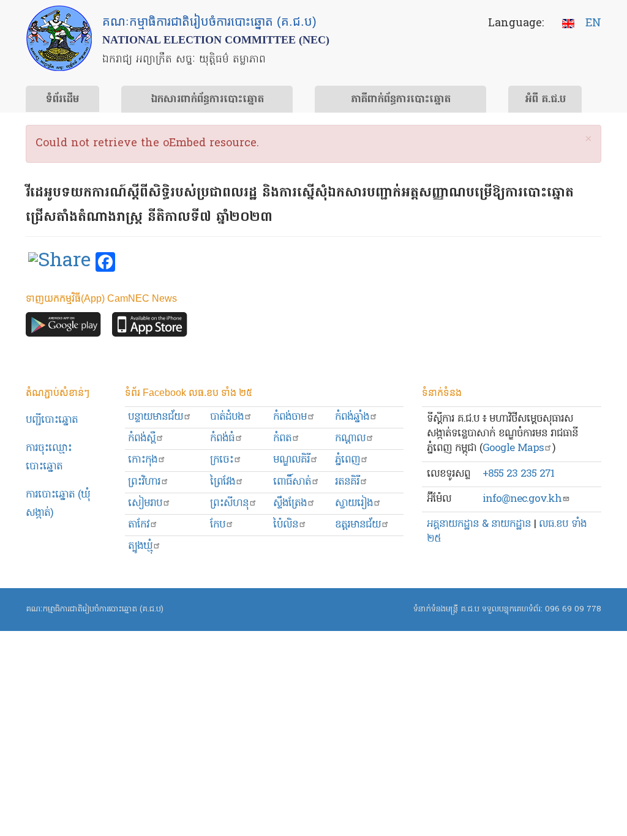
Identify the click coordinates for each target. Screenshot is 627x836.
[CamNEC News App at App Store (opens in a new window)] (149, 327)
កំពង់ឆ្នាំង (352, 417)
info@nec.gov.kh (521, 499)
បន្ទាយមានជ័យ (155, 417)
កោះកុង (142, 460)
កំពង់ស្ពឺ (142, 438)
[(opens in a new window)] (59, 262)
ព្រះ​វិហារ (144, 482)
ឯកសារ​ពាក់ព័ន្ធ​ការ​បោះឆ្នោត (207, 100)
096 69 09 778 (573, 609)
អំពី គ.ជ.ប (545, 100)
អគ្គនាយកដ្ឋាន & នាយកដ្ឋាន (479, 524)
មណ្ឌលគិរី (291, 460)
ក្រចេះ (221, 460)
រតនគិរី (347, 482)
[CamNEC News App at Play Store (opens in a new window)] (63, 327)
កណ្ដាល (350, 438)
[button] (588, 139)
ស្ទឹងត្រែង (290, 503)
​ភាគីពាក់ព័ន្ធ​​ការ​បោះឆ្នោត (401, 100)
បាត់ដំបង (227, 417)
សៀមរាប (145, 503)
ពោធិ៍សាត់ (292, 482)
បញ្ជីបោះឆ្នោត (52, 420)
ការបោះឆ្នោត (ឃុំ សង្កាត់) (58, 504)
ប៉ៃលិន (285, 524)
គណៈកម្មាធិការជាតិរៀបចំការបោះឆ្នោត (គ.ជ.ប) (94, 609)
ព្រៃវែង (222, 482)
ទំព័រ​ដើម (62, 100)
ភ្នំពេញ (347, 460)
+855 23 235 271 (518, 474)
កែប (217, 524)
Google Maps (513, 448)
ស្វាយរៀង (354, 503)
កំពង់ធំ (222, 438)
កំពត (282, 438)
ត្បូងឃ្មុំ (140, 546)
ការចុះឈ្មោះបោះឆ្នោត (49, 457)
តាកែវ (138, 524)
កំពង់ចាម (290, 417)
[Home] (59, 38)
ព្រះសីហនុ (229, 503)
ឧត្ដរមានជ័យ (358, 524)
